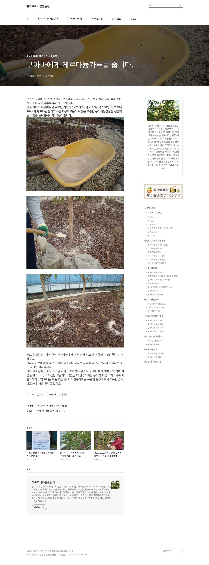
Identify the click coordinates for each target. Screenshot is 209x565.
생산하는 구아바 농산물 (154, 240)
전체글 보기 (149, 207)
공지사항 (151, 235)
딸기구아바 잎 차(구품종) (158, 244)
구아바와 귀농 (153, 344)
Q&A (133, 18)
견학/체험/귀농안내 (153, 336)
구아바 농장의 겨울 (156, 331)
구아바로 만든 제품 (152, 362)
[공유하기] (38, 394)
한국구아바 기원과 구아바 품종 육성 (163, 276)
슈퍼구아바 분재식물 (156, 259)
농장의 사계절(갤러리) (154, 316)
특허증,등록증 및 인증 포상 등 (160, 228)
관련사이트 (167, 550)
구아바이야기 (75, 18)
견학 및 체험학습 (155, 340)
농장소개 (151, 220)
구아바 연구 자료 (155, 357)
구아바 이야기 (150, 268)
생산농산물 (97, 18)
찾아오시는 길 (153, 231)
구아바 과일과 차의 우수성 (159, 279)
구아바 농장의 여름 (156, 324)
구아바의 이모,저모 (156, 294)
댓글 (28, 468)
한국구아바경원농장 (38, 6)
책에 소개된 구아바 (156, 353)
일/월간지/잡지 (154, 311)
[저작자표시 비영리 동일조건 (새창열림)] (62, 394)
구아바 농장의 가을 (156, 327)
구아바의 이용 (153, 290)
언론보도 (116, 18)
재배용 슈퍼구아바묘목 (157, 263)
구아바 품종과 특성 (156, 272)
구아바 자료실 (150, 349)
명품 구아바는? (154, 283)
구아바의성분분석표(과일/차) (160, 287)
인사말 (150, 217)
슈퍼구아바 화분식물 (156, 255)
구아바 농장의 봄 (155, 320)
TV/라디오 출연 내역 (156, 307)
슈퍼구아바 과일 (154, 252)
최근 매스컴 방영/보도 (157, 303)
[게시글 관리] (42, 394)
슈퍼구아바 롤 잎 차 (156, 248)
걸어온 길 (152, 224)
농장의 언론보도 (151, 299)
